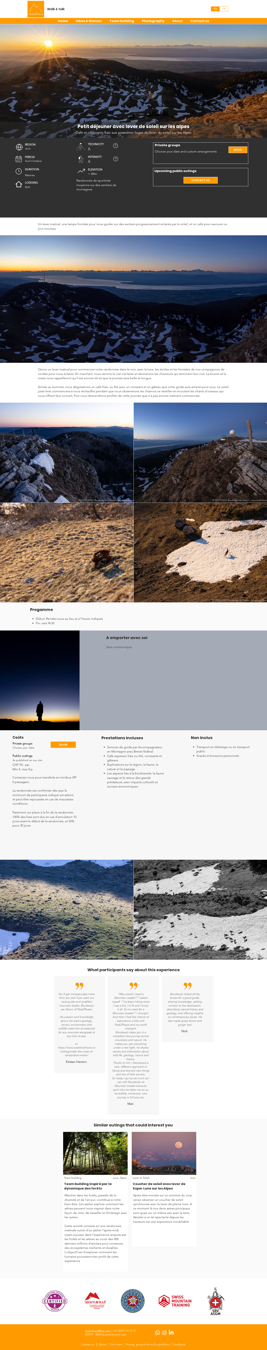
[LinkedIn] (171, 1333)
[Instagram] (164, 1333)
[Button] (95, 1185)
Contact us (88, 1344)
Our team (116, 1344)
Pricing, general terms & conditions (147, 1344)
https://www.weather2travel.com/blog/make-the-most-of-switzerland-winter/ (76, 1051)
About (103, 1344)
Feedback (179, 1344)
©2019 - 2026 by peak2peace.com (105, 1334)
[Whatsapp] (157, 1333)
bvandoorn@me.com (98, 1330)
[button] (19, 147)
